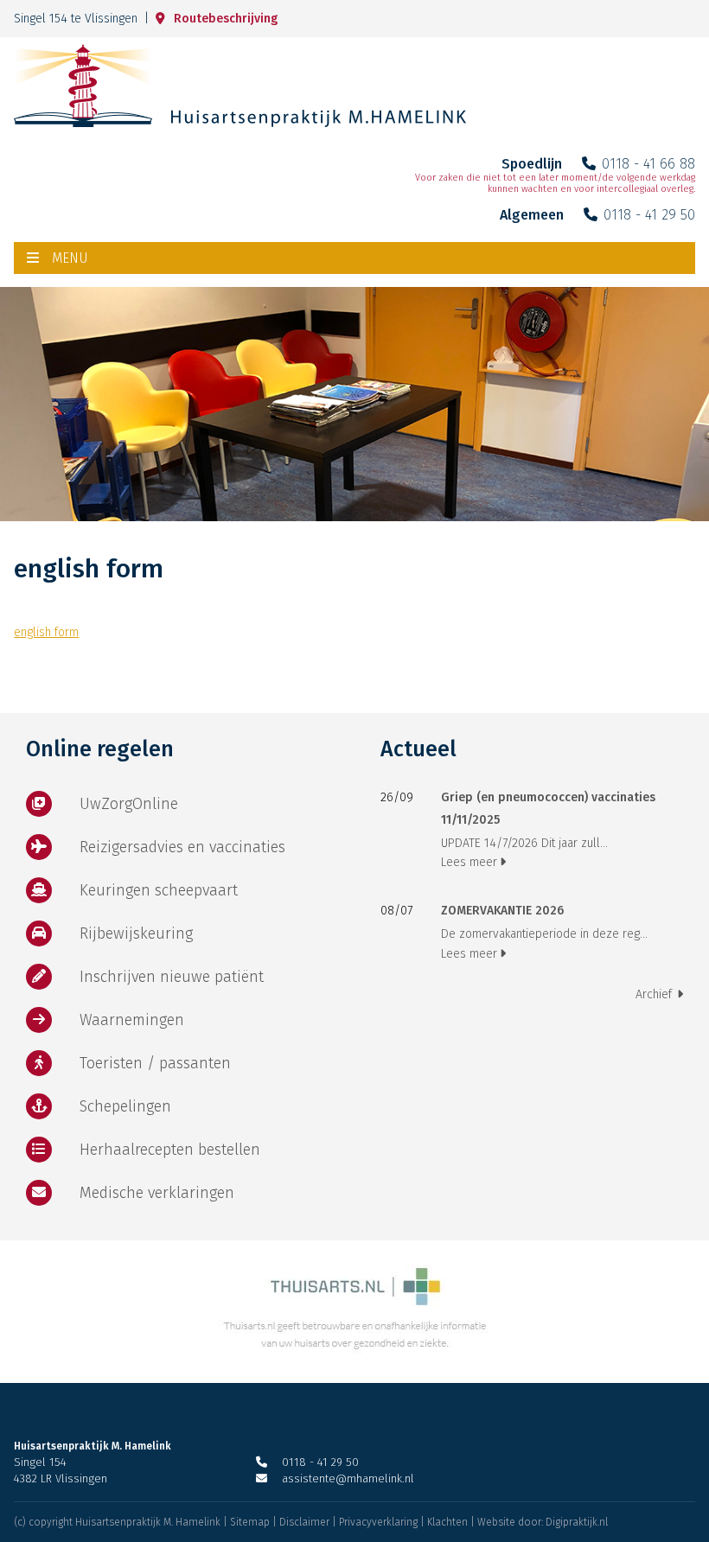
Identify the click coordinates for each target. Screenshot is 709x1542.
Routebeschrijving (226, 18)
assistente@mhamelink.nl (348, 1478)
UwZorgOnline (129, 803)
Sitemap (250, 1522)
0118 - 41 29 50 (649, 215)
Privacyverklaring (378, 1522)
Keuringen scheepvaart (159, 890)
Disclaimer (304, 1522)
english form (46, 632)
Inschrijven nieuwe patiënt (172, 976)
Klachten (447, 1522)
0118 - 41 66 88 (648, 164)
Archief (654, 994)
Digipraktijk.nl (577, 1522)
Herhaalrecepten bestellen (170, 1149)
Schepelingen (125, 1106)
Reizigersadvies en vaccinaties (182, 847)
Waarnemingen (132, 1019)
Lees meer (469, 862)
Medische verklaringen (157, 1192)
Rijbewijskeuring (136, 933)
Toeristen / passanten (155, 1063)
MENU (70, 258)
